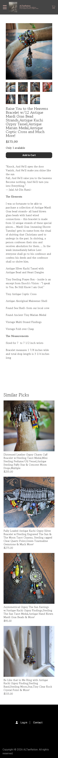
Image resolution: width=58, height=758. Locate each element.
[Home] (25, 7)
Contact (38, 722)
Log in (23, 722)
